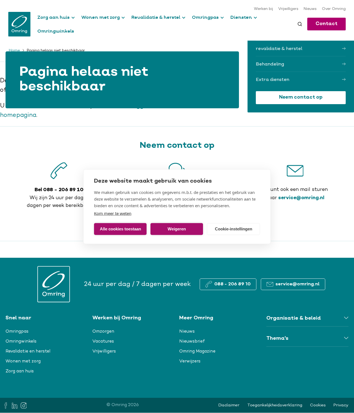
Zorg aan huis (53, 17)
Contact (326, 24)
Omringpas (205, 17)
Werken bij (263, 9)
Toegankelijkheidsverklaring (274, 405)
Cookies (318, 405)
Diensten (241, 17)
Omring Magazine (197, 351)
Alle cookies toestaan (120, 229)
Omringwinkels (55, 31)
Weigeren (177, 229)
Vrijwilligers (288, 9)
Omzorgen (103, 331)
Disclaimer (229, 405)
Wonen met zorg (100, 17)
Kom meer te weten (112, 213)
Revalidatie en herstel (28, 351)
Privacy (341, 405)
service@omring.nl (301, 197)
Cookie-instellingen (233, 229)
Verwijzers (190, 361)
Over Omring (334, 9)
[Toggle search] (299, 24)
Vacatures (103, 341)
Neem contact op (300, 97)
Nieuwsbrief (192, 341)
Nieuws (310, 9)
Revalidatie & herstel (155, 17)
